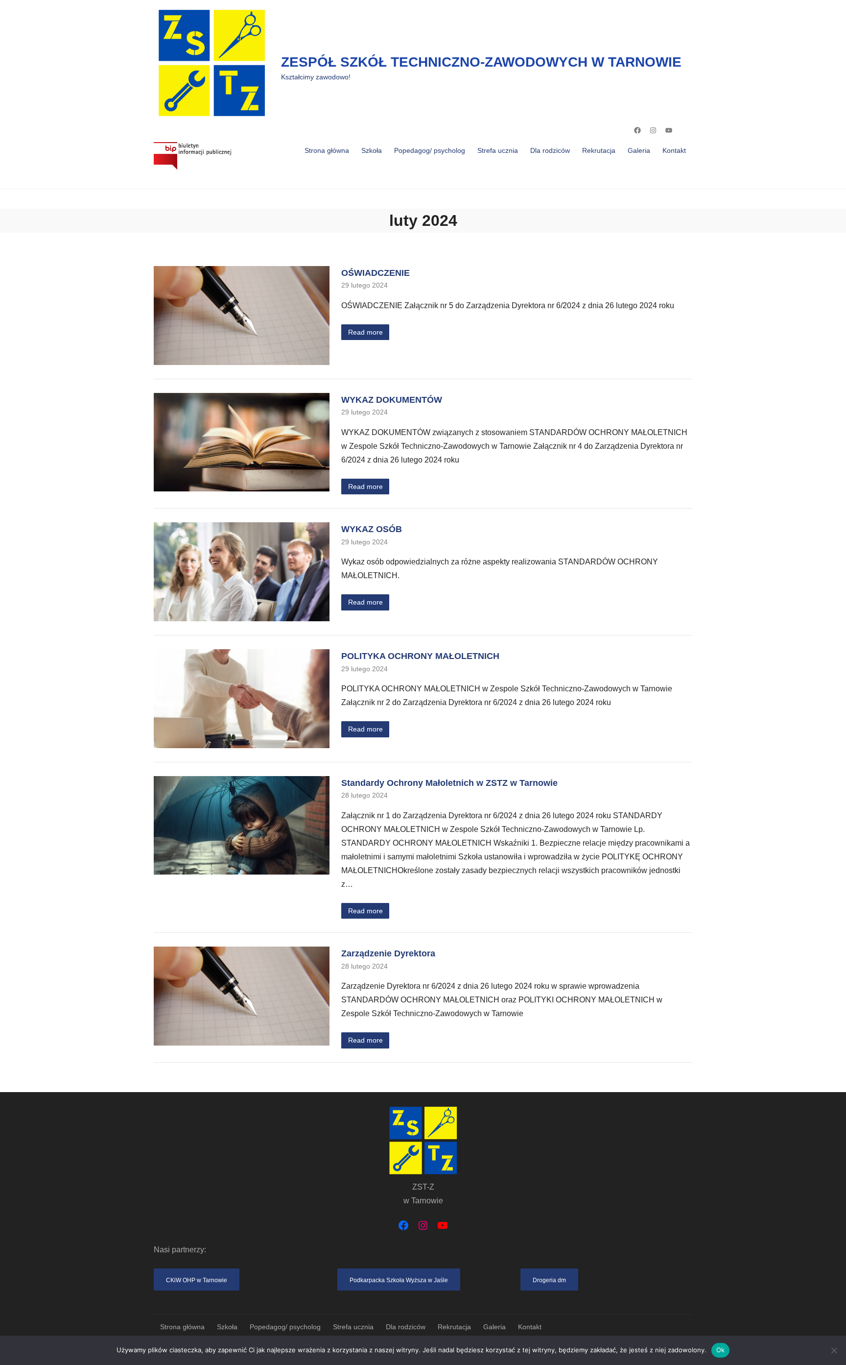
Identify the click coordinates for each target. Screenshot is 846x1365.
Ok (720, 1350)
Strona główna (327, 150)
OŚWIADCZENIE (375, 273)
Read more (365, 332)
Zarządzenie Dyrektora (388, 953)
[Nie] (834, 1350)
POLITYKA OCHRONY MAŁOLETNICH (420, 656)
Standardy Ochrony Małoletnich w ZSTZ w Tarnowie (449, 783)
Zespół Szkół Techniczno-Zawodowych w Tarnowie (481, 62)
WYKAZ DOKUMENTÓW (391, 399)
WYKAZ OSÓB (371, 529)
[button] (196, 1279)
